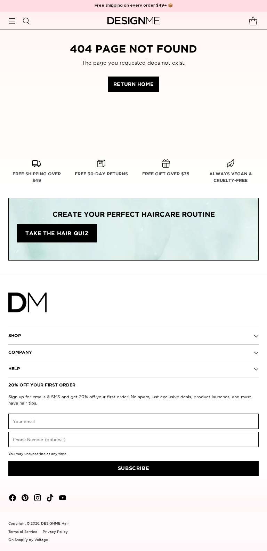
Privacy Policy (55, 531)
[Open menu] (12, 21)
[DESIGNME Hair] (134, 21)
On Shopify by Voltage (28, 539)
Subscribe (133, 468)
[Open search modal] (26, 21)
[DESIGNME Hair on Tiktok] (49, 499)
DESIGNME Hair (55, 523)
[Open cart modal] (253, 21)
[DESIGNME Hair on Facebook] (12, 499)
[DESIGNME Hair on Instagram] (37, 499)
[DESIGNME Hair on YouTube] (62, 499)
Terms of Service (22, 531)
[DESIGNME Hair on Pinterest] (24, 499)
